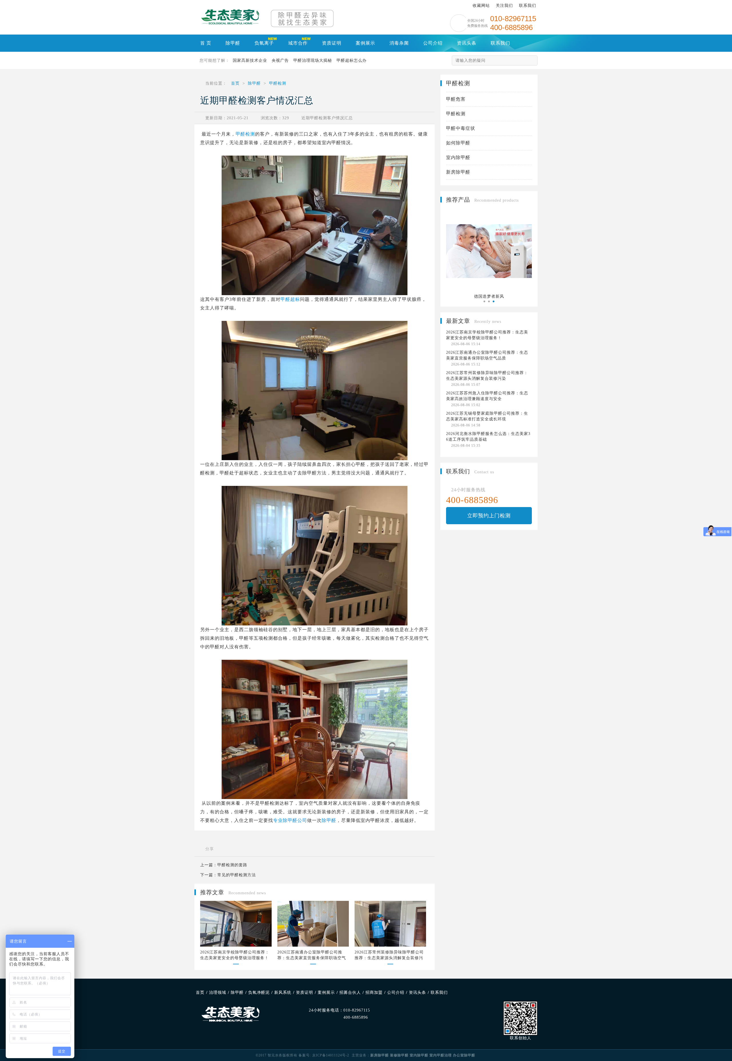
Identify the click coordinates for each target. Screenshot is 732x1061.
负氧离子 (264, 43)
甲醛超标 (290, 299)
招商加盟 (374, 992)
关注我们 (504, 5)
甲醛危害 (456, 99)
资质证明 (331, 43)
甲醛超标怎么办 (352, 60)
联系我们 (527, 5)
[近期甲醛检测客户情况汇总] (230, 17)
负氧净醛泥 (259, 992)
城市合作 (298, 43)
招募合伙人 (350, 992)
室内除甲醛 (458, 157)
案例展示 (365, 43)
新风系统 (282, 992)
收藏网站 (481, 5)
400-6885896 (355, 1017)
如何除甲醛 (458, 142)
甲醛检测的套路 (232, 865)
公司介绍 (433, 43)
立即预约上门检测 (489, 515)
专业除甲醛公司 (290, 820)
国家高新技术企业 (250, 60)
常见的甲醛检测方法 (236, 875)
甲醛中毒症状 (460, 128)
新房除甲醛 (458, 172)
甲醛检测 (277, 83)
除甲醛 (233, 43)
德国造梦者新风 (489, 296)
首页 (235, 83)
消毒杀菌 (399, 43)
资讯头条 (466, 43)
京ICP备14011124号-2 (330, 1055)
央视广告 (280, 60)
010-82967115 (356, 1010)
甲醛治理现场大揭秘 (312, 60)
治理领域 (217, 992)
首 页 (205, 43)
